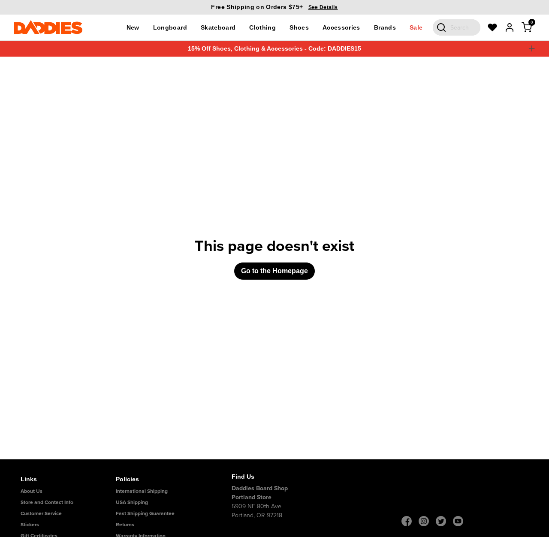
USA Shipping (132, 502)
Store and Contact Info (47, 502)
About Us (31, 491)
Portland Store (251, 497)
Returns (125, 524)
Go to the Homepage (274, 271)
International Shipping (142, 491)
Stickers (30, 524)
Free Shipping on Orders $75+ (274, 6)
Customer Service (41, 513)
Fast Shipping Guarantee (145, 513)
